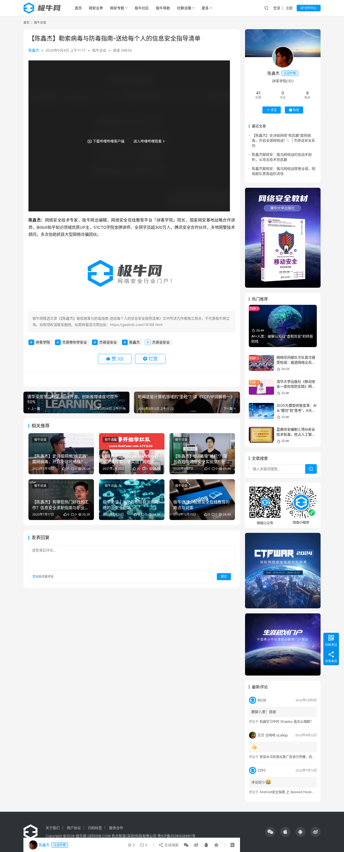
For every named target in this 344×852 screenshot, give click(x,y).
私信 (296, 110)
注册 (289, 8)
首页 (78, 8)
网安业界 (96, 8)
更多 (205, 8)
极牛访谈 (99, 50)
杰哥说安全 (108, 342)
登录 (276, 8)
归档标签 (95, 828)
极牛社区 (142, 8)
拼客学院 (43, 342)
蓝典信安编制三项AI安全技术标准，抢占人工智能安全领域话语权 (296, 434)
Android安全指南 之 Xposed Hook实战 (289, 792)
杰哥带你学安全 (74, 342)
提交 (224, 576)
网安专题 (117, 8)
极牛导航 (163, 8)
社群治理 (184, 8)
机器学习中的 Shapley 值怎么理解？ (286, 721)
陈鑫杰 (33, 50)
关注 (274, 110)
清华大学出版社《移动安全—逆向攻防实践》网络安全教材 (296, 386)
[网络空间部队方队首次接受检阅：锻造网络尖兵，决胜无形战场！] (261, 363)
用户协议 (74, 828)
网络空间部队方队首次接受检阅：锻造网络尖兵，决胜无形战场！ (296, 362)
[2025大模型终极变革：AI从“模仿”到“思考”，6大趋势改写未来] (261, 411)
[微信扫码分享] (186, 844)
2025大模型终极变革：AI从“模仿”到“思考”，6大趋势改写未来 (297, 410)
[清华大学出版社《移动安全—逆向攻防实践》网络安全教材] (261, 387)
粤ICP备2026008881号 (176, 836)
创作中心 (310, 8)
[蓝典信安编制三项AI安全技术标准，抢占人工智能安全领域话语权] (261, 435)
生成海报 (171, 845)
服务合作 (116, 828)
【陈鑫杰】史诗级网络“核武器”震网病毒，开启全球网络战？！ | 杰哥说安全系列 (283, 140)
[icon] (270, 832)
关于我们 (53, 828)
